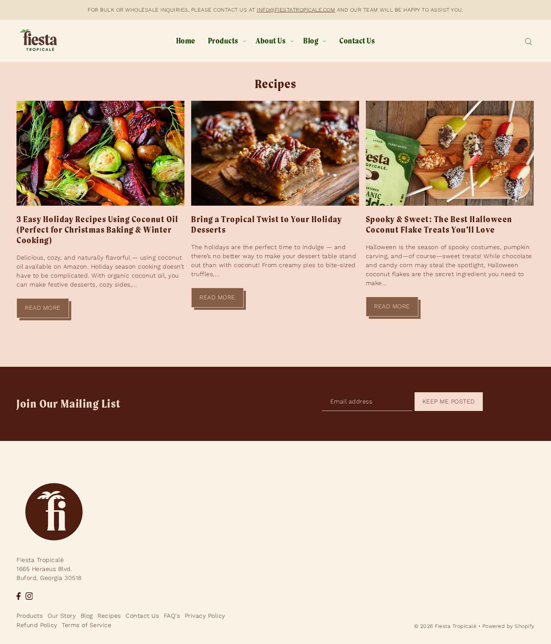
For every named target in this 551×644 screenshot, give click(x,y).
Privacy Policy (205, 615)
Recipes (275, 83)
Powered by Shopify (508, 626)
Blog (87, 615)
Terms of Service (86, 625)
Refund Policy (36, 625)
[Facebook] (18, 595)
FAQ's (172, 615)
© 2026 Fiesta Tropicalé (445, 626)
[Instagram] (29, 595)
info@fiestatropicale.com (296, 10)
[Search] (528, 41)
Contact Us (142, 615)
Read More (43, 307)
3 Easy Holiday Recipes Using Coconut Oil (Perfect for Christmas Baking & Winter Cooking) (97, 229)
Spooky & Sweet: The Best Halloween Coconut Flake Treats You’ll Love (439, 224)
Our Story (62, 615)
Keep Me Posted (448, 401)
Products (29, 615)
